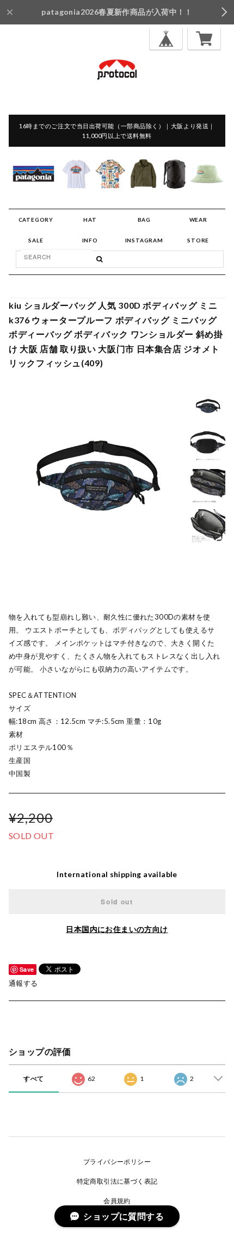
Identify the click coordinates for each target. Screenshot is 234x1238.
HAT (89, 219)
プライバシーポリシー (117, 1162)
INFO (90, 240)
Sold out (117, 901)
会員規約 (117, 1201)
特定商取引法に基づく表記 (117, 1181)
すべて (33, 1078)
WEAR (198, 219)
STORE (198, 240)
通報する (23, 983)
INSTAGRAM (144, 240)
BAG (144, 219)
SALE (35, 240)
